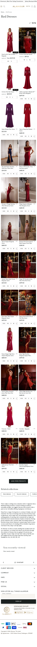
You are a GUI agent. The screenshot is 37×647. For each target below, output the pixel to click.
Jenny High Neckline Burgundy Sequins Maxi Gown (25, 356)
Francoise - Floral (6, 429)
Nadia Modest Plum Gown (8, 129)
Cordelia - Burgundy (24, 429)
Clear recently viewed (8, 551)
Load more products (18, 481)
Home (2, 12)
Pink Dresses (7, 494)
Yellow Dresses (22, 494)
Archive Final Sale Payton (8, 92)
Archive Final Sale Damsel (25, 54)
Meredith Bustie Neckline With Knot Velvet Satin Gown (8, 168)
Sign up (18, 601)
